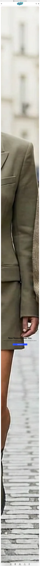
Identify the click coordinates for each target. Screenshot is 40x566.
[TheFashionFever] (20, 3)
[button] (1, 0)
